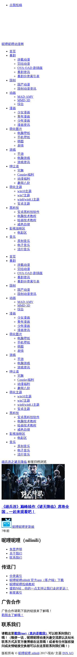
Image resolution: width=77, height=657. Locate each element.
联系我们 (15, 557)
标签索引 (15, 592)
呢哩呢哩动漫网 (13, 44)
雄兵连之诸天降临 (14, 461)
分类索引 (15, 576)
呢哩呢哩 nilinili (28, 653)
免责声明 (15, 549)
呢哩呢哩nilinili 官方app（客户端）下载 (36, 580)
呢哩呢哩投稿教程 (22, 584)
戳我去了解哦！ (13, 615)
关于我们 (15, 553)
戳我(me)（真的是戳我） (31, 633)
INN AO (67, 653)
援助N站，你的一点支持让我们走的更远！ (39, 588)
